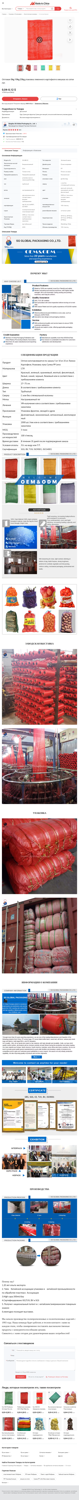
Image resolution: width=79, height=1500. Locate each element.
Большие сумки (63, 1452)
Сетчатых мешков (45, 1452)
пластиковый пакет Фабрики (12, 1474)
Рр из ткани (5, 1452)
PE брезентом (6, 1456)
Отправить (21, 1377)
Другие (60, 1456)
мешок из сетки (25, 1479)
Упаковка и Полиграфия (15, 14)
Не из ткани (24, 1456)
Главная (4, 14)
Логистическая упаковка (30, 14)
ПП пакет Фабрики (31, 1474)
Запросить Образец (41, 103)
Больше (4, 1482)
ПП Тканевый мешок (9, 1479)
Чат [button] (60, 99)
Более (41, 1456)
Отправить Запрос (20, 99)
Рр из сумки (24, 1452)
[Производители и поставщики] (39, 3)
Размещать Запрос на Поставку (57, 1377)
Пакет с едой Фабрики (47, 1474)
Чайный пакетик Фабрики (66, 1474)
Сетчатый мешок (43, 14)
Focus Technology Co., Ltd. (38, 1489)
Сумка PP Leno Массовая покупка (44, 1479)
